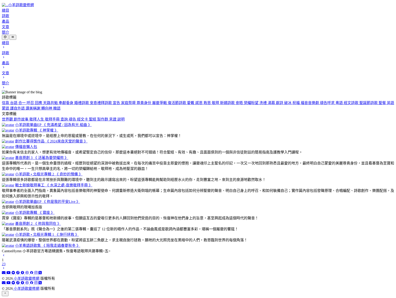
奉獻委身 (66, 103)
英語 (390, 103)
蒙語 (6, 108)
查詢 (64, 119)
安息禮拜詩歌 (101, 103)
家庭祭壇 (129, 103)
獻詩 (280, 103)
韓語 (56, 108)
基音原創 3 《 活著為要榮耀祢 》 (41, 158)
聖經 (93, 119)
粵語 (340, 103)
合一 (22, 103)
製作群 (103, 119)
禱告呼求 (328, 103)
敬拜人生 (37, 119)
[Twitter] (40, 273)
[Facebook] (32, 273)
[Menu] (12, 37)
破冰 (288, 103)
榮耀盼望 (251, 103)
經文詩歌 (351, 103)
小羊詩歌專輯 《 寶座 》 (35, 213)
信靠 (6, 103)
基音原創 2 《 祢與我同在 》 (38, 224)
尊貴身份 (144, 103)
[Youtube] (8, 273)
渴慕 (272, 103)
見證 (113, 119)
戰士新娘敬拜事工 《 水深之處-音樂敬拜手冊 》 (53, 185)
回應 (39, 103)
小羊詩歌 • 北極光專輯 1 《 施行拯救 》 (47, 234)
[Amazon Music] (23, 273)
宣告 (117, 103)
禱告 (73, 119)
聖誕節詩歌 (369, 103)
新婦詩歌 (228, 103)
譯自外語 (18, 108)
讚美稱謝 (33, 108)
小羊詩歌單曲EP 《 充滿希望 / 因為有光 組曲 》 (53, 125)
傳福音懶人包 (26, 147)
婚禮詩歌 (82, 103)
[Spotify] (13, 273)
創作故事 (21, 119)
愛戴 (191, 103)
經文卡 (83, 119)
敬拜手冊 (52, 119)
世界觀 (8, 119)
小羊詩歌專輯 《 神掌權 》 (36, 130)
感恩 (199, 103)
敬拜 (216, 103)
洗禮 (263, 103)
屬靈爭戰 (160, 103)
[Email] (4, 273)
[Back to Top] (5, 293)
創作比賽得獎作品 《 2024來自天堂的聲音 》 (51, 141)
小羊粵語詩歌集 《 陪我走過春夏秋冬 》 (47, 245)
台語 (14, 103)
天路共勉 (51, 103)
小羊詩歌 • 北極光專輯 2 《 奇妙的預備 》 (48, 174)
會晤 (240, 103)
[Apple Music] (18, 273)
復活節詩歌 (177, 103)
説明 (121, 119)
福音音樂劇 (310, 103)
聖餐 (383, 103)
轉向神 (47, 108)
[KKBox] (27, 273)
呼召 (31, 103)
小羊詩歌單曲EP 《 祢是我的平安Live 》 (47, 202)
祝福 (296, 103)
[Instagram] (36, 273)
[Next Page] (4, 269)
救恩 (208, 103)
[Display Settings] (5, 37)
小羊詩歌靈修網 (26, 278)
